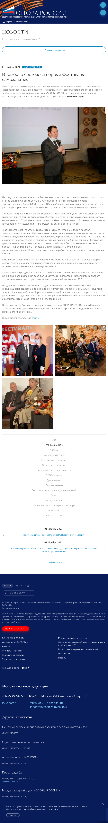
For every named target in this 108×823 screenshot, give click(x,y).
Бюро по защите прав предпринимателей (54, 490)
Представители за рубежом (48, 707)
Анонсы (54, 450)
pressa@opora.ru (10, 781)
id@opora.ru (10, 703)
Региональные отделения (46, 703)
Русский (7, 586)
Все (54, 440)
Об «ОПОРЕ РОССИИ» (13, 638)
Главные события (29, 39)
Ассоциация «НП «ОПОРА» (15, 642)
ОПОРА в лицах (54, 475)
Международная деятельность (54, 470)
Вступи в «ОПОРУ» (15, 628)
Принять (13, 815)
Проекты (62, 658)
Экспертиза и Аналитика (13, 659)
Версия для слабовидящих (17, 22)
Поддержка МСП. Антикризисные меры (54, 505)
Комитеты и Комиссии (12, 651)
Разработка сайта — (14, 668)
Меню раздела (55, 50)
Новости (13, 39)
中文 (27, 586)
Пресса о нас (54, 480)
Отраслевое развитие (54, 465)
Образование (64, 653)
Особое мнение (54, 485)
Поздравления (54, 500)
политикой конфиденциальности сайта (40, 809)
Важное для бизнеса (54, 455)
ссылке (35, 318)
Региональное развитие (54, 460)
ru (103, 13)
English (18, 586)
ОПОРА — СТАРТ (54, 515)
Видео (54, 495)
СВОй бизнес (54, 510)
